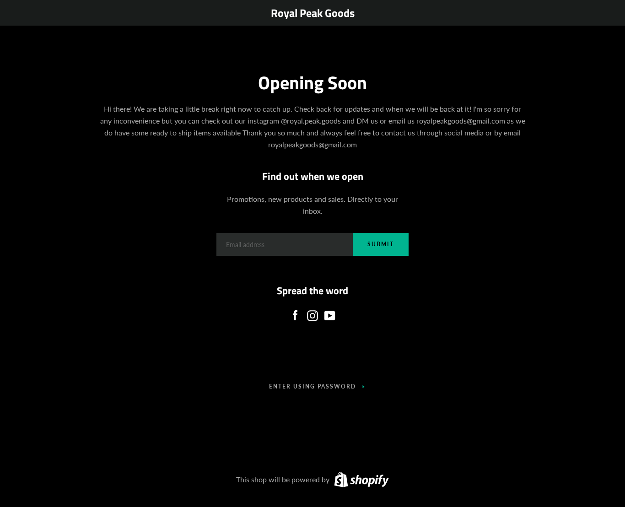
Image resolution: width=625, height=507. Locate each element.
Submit (380, 244)
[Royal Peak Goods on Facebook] (295, 313)
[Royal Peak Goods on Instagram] (312, 313)
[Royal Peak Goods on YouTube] (329, 313)
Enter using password (312, 386)
